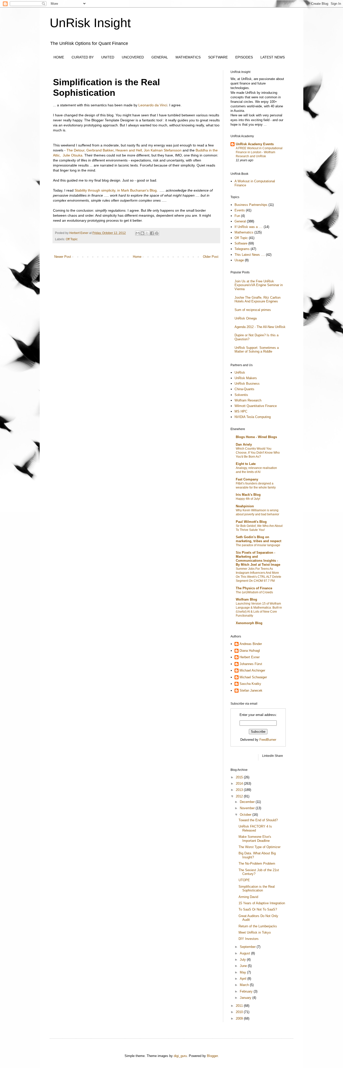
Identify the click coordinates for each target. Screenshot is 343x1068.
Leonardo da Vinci (152, 105)
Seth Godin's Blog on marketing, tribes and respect (258, 539)
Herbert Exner (250, 657)
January (246, 998)
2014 (240, 783)
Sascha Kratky (250, 684)
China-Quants (244, 389)
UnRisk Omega (246, 318)
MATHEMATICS (188, 57)
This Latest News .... (250, 255)
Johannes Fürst (251, 664)
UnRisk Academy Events (255, 144)
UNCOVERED (133, 57)
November (248, 808)
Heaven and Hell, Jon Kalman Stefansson (149, 150)
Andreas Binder (251, 644)
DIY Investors (249, 939)
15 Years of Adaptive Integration (262, 903)
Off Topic (72, 239)
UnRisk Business (247, 383)
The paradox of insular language (258, 545)
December (248, 802)
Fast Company (247, 479)
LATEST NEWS (272, 57)
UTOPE (244, 880)
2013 (240, 790)
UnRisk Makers (246, 378)
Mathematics (244, 232)
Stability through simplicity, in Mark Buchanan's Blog (116, 190)
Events (240, 210)
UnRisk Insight (90, 23)
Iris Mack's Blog (248, 495)
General (240, 221)
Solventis (241, 395)
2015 (240, 777)
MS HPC (241, 411)
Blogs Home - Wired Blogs (256, 437)
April (243, 978)
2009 (240, 1018)
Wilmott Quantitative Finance (256, 406)
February (247, 991)
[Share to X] (147, 233)
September (248, 947)
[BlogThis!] (142, 233)
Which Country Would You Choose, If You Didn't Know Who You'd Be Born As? (258, 452)
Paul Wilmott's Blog (251, 522)
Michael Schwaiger (253, 677)
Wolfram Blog (246, 599)
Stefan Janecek (251, 690)
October (246, 814)
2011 (240, 1006)
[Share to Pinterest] (156, 233)
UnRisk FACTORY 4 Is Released (255, 828)
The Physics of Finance (254, 588)
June (244, 966)
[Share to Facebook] (151, 233)
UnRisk (240, 372)
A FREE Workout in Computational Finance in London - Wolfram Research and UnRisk (259, 152)
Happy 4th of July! (248, 499)
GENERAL (159, 57)
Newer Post (62, 257)
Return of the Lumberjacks (258, 926)
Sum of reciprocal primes (253, 310)
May (243, 972)
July (243, 959)
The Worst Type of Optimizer (259, 847)
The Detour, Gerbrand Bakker (90, 150)
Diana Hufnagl (250, 650)
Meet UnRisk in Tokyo (255, 932)
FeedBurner (267, 740)
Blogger (212, 1056)
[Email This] (137, 233)
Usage (239, 260)
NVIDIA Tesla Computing (253, 417)
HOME (58, 57)
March (245, 985)
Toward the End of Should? (258, 820)
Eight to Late (246, 464)
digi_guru (180, 1056)
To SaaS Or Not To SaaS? (258, 909)
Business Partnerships (251, 205)
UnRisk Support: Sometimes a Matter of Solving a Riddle (257, 350)
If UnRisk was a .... (249, 227)
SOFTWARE (218, 57)
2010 (240, 1012)
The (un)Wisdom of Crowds (254, 592)
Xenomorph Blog (249, 623)
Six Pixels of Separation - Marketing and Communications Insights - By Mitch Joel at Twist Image (258, 558)
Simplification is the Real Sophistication (257, 888)
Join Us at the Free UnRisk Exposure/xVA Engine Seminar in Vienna (259, 285)
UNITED (107, 57)
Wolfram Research (248, 400)
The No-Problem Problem (257, 863)
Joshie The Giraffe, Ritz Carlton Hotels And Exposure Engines (257, 299)
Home (137, 257)
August (245, 953)
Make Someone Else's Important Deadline (255, 839)
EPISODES (244, 57)
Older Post (210, 257)
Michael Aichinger (252, 670)
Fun (237, 216)
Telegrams (242, 249)
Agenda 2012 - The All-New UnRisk (260, 327)
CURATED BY (83, 57)
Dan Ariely (244, 444)
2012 (240, 796)
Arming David (248, 897)
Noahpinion (245, 506)
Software (241, 243)
